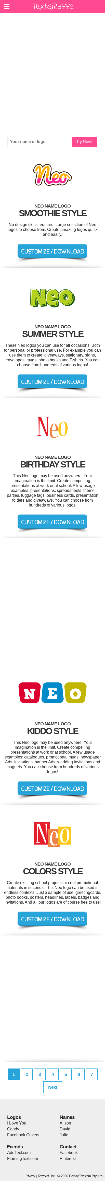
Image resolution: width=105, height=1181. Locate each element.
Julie (64, 1135)
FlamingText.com (22, 1158)
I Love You (16, 1123)
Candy (13, 1129)
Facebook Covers (23, 1135)
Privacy (30, 1176)
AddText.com (19, 1152)
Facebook (69, 1152)
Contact (68, 1146)
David (65, 1129)
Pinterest (68, 1158)
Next (52, 1087)
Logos (14, 1117)
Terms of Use (46, 1176)
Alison (65, 1123)
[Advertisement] (52, 75)
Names (67, 1117)
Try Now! (84, 141)
